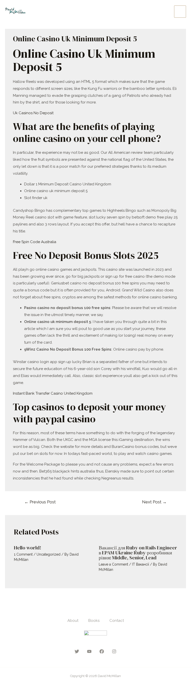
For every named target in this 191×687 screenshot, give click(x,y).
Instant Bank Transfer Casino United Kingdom (53, 393)
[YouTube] (89, 651)
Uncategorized (48, 554)
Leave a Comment (113, 564)
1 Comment (23, 554)
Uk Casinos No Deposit (33, 113)
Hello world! (27, 547)
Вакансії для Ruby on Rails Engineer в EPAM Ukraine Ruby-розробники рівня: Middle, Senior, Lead (138, 552)
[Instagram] (114, 651)
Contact (116, 620)
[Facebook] (101, 651)
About (72, 620)
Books (93, 620)
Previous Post (40, 501)
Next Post (154, 501)
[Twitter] (77, 651)
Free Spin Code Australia (34, 242)
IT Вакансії (140, 564)
